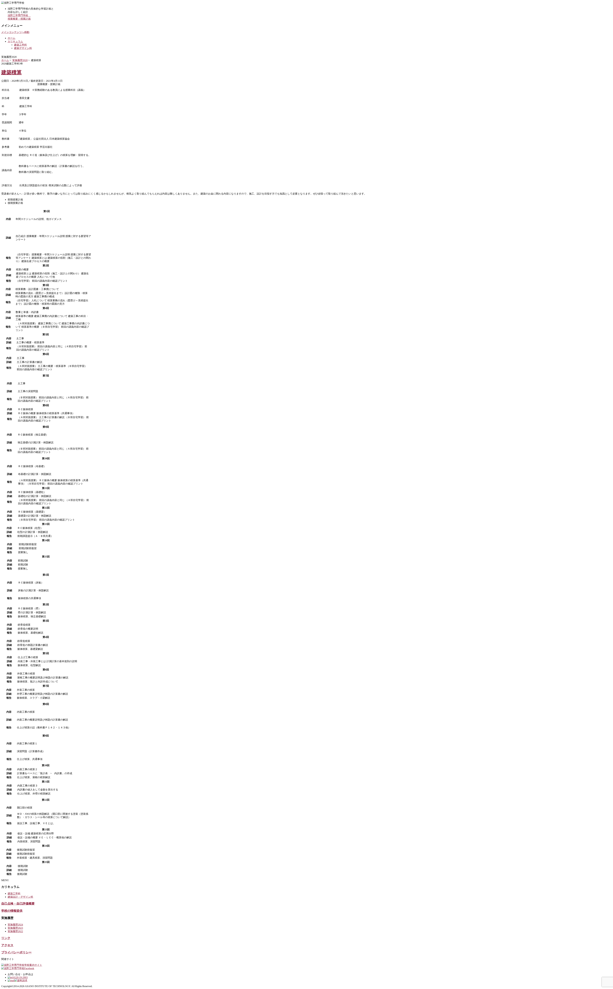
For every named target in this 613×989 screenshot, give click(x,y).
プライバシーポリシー (16, 952)
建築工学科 (20, 44)
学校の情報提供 (12, 910)
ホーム (11, 38)
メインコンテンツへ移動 (15, 32)
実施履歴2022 (15, 931)
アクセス (7, 945)
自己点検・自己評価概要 (18, 903)
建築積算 (11, 72)
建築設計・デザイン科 (20, 896)
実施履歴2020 (20, 60)
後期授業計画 (15, 203)
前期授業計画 (15, 199)
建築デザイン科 (23, 48)
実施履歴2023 (15, 928)
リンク (5, 938)
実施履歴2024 (15, 924)
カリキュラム (15, 41)
